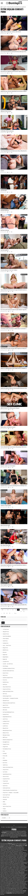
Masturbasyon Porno (7, 730)
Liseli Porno (5, 725)
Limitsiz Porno (6, 723)
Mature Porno (6, 732)
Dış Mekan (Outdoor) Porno (9, 668)
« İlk (2, 609)
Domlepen (4, 832)
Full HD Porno (6, 682)
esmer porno (19, 845)
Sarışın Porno (5, 769)
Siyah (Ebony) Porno (7, 774)
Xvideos (4, 804)
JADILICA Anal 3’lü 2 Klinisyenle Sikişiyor (10, 408)
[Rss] (14, 825)
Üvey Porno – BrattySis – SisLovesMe (10, 792)
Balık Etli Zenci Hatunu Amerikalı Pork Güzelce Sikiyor (14, 91)
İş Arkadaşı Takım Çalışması (7, 131)
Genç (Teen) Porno (7, 686)
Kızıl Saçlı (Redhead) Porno (8, 712)
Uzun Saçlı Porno (6, 794)
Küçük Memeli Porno (7, 716)
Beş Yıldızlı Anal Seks (5, 545)
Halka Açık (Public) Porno (8, 691)
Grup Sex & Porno (7, 689)
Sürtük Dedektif (5, 250)
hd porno (10, 843)
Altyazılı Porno (6, 631)
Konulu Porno (6, 714)
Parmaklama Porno (7, 748)
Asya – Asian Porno (7, 645)
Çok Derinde (4, 190)
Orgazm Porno (6, 744)
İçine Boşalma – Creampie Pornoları (10, 698)
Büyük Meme (5, 656)
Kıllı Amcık (5, 709)
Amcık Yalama (6, 638)
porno (2, 835)
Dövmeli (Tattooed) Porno (8, 670)
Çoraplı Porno (6, 661)
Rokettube (5, 760)
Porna (24, 890)
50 (9, 613)
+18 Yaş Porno (6, 629)
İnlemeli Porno (6, 700)
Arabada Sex (5, 643)
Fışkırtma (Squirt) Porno (8, 677)
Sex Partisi (5, 771)
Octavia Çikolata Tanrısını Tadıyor (9, 270)
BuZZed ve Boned (5, 230)
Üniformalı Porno (6, 788)
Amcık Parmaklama (7, 636)
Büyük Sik (5, 659)
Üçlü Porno (5, 785)
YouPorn (4, 811)
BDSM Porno (5, 650)
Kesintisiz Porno (6, 707)
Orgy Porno (5, 746)
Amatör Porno (6, 633)
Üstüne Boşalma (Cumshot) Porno (10, 790)
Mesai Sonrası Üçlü (5, 525)
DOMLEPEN (9, 893)
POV (4, 758)
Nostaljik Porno (6, 742)
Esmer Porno (5, 673)
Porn (4, 751)
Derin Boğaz (5, 666)
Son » (15, 613)
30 (4, 613)
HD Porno (5, 693)
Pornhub (4, 753)
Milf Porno (5, 737)
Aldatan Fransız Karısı (6, 111)
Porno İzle (5, 755)
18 (12, 609)
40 (6, 613)
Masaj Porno (5, 728)
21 (21, 611)
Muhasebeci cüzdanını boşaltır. (8, 427)
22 (23, 611)
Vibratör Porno (6, 797)
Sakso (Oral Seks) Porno (8, 767)
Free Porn (5, 679)
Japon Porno (5, 705)
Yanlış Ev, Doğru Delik (6, 505)
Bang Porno (5, 647)
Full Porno (5, 684)
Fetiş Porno (5, 675)
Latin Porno (5, 719)
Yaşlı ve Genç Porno (7, 806)
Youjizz (4, 808)
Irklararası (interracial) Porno (9, 702)
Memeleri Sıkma (6, 735)
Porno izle (23, 835)
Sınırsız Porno (6, 776)
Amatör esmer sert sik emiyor (8, 465)
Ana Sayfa (4, 6)
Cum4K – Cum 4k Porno (8, 663)
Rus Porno (5, 762)
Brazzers (5, 652)
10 (7, 609)
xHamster (5, 799)
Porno (14, 830)
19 (15, 609)
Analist (2, 170)
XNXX (4, 801)
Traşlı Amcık (5, 781)
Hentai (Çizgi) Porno (7, 696)
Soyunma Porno (6, 778)
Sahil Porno (5, 765)
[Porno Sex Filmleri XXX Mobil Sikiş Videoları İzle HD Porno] (14, 3)
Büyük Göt (5, 654)
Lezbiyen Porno (6, 721)
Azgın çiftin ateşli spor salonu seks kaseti (11, 31)
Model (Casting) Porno (7, 739)
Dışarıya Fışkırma (5, 210)
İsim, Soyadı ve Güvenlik (6, 584)
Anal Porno (5, 640)
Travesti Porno (6, 783)
